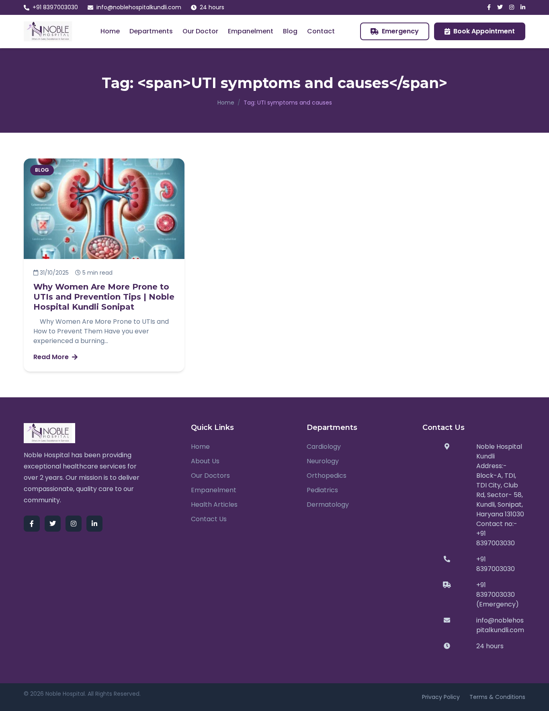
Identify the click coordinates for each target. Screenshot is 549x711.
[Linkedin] (522, 7)
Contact (321, 31)
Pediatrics (322, 490)
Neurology (323, 461)
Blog (290, 31)
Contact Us (209, 519)
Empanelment (250, 31)
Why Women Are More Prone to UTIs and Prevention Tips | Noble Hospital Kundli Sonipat (103, 297)
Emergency (400, 31)
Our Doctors (210, 475)
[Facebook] (489, 7)
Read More (51, 357)
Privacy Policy (441, 697)
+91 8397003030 (55, 7)
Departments (151, 31)
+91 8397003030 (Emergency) (497, 594)
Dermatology (328, 504)
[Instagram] (511, 7)
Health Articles (214, 504)
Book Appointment (484, 31)
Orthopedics (326, 475)
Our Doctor (200, 31)
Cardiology (324, 446)
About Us (205, 461)
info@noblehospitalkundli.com (138, 7)
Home (110, 31)
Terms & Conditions (497, 697)
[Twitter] (500, 7)
